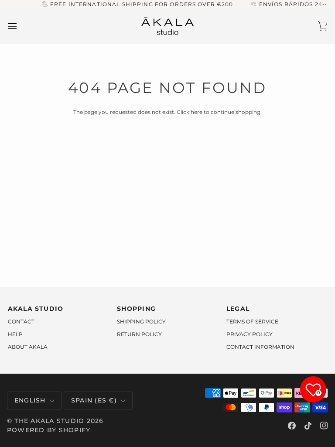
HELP (15, 334)
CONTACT (21, 321)
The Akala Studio (49, 420)
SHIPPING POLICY (141, 321)
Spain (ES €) (94, 400)
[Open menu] (20, 26)
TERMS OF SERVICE (252, 321)
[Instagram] (324, 426)
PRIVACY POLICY (249, 334)
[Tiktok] (307, 426)
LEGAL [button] (238, 308)
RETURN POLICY (139, 334)
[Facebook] (292, 426)
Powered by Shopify (48, 429)
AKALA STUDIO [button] (36, 308)
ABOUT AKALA (28, 347)
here (196, 112)
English (30, 400)
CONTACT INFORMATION (260, 347)
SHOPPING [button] (136, 308)
